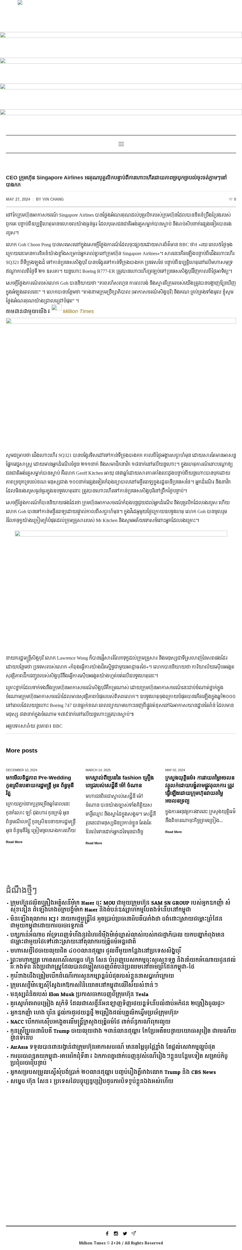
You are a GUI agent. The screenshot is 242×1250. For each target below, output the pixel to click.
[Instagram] (116, 1233)
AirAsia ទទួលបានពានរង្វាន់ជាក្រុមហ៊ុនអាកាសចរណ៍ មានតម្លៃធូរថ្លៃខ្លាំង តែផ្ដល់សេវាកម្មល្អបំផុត (112, 1047)
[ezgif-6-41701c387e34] (121, 120)
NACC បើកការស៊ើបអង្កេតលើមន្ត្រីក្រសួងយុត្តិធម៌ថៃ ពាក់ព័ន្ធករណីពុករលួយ (90, 1022)
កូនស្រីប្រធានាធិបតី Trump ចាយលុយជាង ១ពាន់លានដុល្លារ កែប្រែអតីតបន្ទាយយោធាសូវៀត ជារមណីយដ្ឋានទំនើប (123, 1034)
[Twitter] (124, 1233)
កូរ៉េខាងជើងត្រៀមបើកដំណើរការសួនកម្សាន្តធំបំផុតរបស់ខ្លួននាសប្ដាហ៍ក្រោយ (92, 976)
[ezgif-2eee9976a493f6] (121, 43)
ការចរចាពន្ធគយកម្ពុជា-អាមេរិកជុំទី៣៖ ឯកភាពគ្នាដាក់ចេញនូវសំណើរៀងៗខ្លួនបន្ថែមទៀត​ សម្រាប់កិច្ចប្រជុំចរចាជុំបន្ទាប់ (119, 1059)
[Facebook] (107, 1233)
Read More (14, 842)
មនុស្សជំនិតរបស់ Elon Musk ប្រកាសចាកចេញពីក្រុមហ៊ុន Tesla (79, 994)
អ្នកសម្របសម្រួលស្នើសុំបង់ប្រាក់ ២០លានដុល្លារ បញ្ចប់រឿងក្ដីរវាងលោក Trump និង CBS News (113, 1072)
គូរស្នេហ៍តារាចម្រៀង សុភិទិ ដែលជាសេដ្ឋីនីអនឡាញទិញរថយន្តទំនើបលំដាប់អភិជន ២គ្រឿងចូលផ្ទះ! (117, 1004)
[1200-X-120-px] (121, 69)
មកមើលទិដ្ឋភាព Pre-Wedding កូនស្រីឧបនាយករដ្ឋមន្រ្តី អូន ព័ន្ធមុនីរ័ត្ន (40, 785)
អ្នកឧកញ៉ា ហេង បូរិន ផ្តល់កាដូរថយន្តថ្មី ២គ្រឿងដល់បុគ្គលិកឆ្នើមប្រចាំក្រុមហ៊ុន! (94, 1013)
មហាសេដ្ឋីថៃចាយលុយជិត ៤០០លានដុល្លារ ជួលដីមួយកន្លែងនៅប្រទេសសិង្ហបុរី (95, 951)
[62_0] (121, 95)
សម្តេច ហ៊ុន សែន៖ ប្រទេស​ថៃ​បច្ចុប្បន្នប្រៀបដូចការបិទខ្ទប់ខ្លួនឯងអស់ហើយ (92, 1081)
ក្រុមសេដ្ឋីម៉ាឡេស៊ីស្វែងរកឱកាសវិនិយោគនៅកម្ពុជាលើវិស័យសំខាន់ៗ (84, 985)
